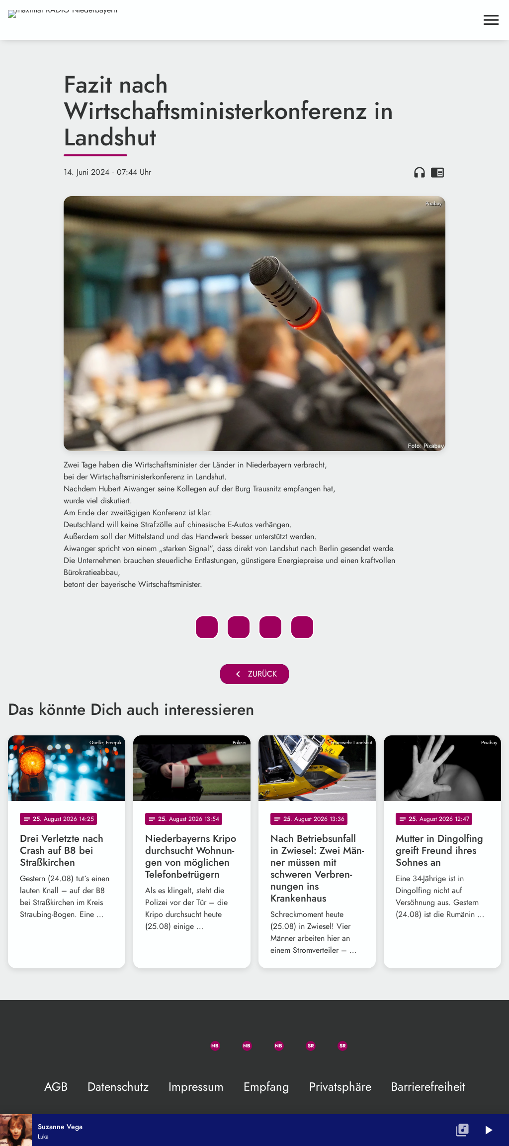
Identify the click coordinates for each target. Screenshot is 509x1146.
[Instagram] (270, 1040)
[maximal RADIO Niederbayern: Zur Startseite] (242, 20)
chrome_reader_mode (437, 172)
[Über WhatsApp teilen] (270, 627)
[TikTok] (366, 1040)
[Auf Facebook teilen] (207, 627)
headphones (419, 172)
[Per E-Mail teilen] (302, 627)
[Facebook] (239, 1040)
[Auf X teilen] (239, 627)
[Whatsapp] (207, 1040)
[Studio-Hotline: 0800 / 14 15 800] (175, 1040)
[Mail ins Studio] (143, 1040)
